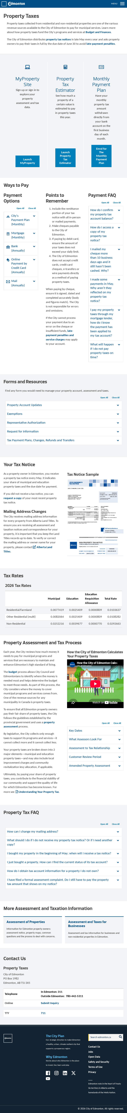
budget (13, 672)
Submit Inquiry (50, 1003)
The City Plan (55, 1036)
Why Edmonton (56, 1057)
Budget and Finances (98, 32)
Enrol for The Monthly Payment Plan (101, 156)
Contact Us (94, 1047)
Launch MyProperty (27, 161)
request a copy (13, 498)
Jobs (90, 1052)
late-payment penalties (100, 44)
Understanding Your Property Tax (39, 792)
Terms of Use (95, 1067)
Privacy (92, 1072)
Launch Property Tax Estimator (65, 158)
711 (43, 1013)
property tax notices (58, 39)
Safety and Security (98, 1062)
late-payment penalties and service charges (60, 335)
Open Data (94, 1057)
